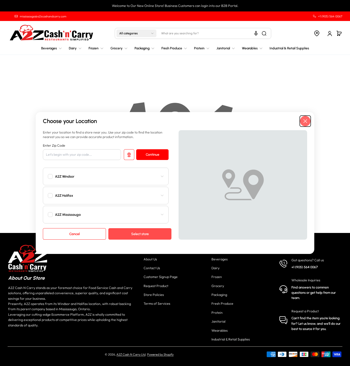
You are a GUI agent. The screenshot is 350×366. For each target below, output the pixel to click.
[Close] (305, 121)
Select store (140, 234)
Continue (152, 154)
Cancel (74, 234)
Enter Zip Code (54, 145)
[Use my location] (129, 154)
